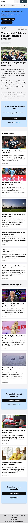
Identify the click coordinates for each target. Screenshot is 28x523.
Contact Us (22, 515)
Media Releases (14, 517)
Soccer (3, 43)
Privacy (9, 515)
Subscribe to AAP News (8, 19)
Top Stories (4, 6)
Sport (3, 28)
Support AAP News (14, 493)
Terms (4, 515)
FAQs (13, 515)
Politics (13, 6)
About (17, 515)
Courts (20, 6)
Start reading (14, 118)
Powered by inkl (14, 519)
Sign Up (23, 2)
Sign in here (18, 122)
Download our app (7, 22)
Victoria (9, 43)
